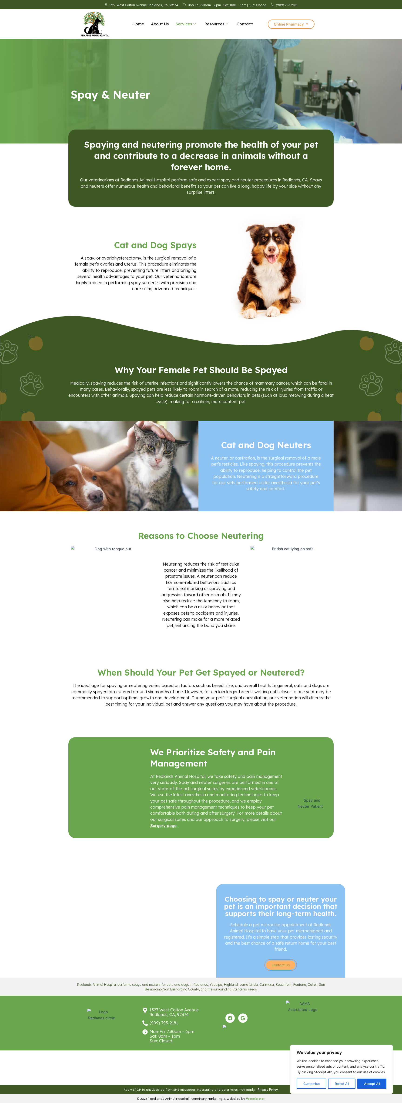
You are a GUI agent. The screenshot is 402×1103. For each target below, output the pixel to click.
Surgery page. (164, 825)
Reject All (342, 1084)
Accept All (372, 1084)
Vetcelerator (255, 1098)
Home (138, 23)
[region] (341, 1069)
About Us (160, 23)
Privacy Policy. (268, 1089)
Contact (245, 23)
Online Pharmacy (289, 24)
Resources (214, 23)
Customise (311, 1084)
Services (184, 23)
